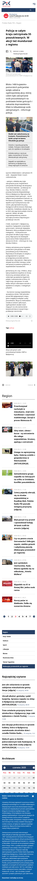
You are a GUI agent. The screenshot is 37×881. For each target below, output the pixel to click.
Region (18, 23)
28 (14, 778)
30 (24, 778)
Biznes (5, 653)
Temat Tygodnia (8, 662)
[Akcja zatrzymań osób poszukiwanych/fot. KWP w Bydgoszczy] (19, 369)
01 (34, 778)
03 (9, 783)
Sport (5, 645)
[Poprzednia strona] (4, 617)
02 (4, 783)
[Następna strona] (34, 617)
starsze (7, 385)
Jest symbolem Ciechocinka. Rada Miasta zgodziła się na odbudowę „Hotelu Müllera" (24, 568)
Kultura (5, 641)
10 (9, 788)
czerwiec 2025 (19, 767)
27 (9, 778)
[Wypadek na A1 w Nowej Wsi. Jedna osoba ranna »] (7, 586)
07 (29, 783)
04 (14, 783)
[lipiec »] (34, 768)
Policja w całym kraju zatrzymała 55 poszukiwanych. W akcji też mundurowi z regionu (19, 37)
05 (19, 783)
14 (29, 788)
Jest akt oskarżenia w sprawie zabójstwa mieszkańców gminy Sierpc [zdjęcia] (16, 687)
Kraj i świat (7, 636)
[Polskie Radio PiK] (7, 4)
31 (29, 778)
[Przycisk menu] (34, 4)
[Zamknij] (33, 796)
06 (24, 783)
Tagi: (8, 328)
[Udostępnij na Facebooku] (8, 51)
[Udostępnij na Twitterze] (11, 51)
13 (24, 788)
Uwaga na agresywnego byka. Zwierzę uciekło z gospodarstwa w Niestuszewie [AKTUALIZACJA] (25, 458)
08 (34, 783)
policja (12, 328)
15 (34, 788)
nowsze (30, 385)
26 (4, 778)
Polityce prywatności (12, 828)
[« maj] (4, 768)
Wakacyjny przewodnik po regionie (15, 666)
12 (19, 788)
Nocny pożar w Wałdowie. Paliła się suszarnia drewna (23, 603)
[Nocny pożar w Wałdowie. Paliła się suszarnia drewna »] (7, 602)
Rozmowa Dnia (8, 658)
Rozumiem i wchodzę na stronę (12, 878)
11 (14, 788)
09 (4, 788)
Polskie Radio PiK (8, 23)
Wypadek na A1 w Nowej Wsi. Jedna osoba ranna (25, 587)
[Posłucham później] (31, 321)
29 (19, 778)
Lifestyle (6, 649)
